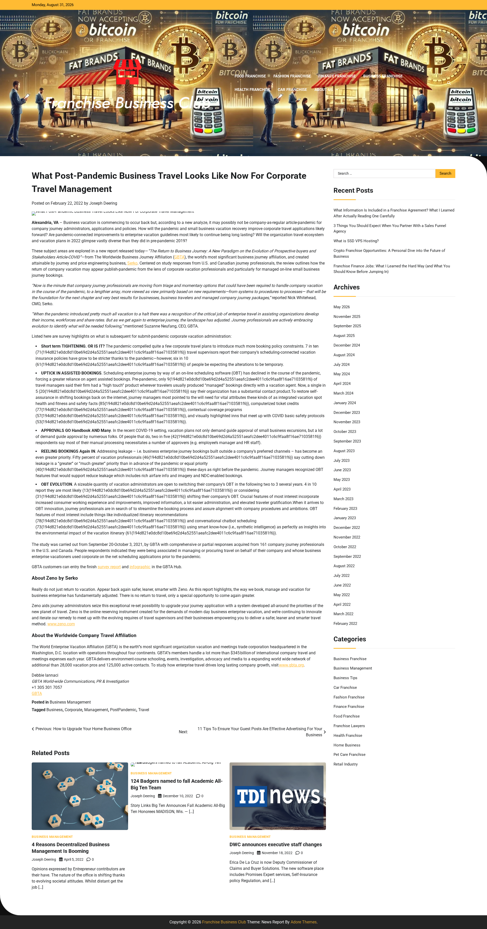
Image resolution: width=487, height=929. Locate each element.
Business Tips (345, 678)
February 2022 (345, 623)
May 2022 (342, 595)
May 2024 (342, 374)
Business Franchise (383, 76)
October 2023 (345, 431)
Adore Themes (304, 922)
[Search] (449, 83)
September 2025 (347, 326)
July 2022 (342, 575)
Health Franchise (252, 89)
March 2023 (343, 499)
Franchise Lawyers (349, 726)
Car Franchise (292, 89)
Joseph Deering (103, 203)
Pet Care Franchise (350, 755)
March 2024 (343, 393)
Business (54, 709)
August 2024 (344, 355)
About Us (324, 89)
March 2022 (343, 614)
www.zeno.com (61, 624)
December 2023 (347, 412)
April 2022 (342, 604)
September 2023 (347, 441)
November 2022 (347, 537)
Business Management (70, 702)
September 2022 (347, 556)
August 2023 (344, 451)
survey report (109, 566)
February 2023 (345, 508)
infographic (140, 566)
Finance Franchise (337, 76)
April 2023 (342, 489)
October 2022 (345, 547)
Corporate (73, 709)
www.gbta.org (291, 665)
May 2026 (342, 307)
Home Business (347, 745)
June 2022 (342, 585)
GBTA (179, 257)
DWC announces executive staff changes (276, 844)
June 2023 (342, 470)
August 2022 (344, 566)
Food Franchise (250, 76)
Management (96, 709)
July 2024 (342, 364)
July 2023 (342, 460)
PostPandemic (123, 709)
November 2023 (347, 422)
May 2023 (342, 479)
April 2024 (342, 383)
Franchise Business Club (224, 922)
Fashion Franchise (292, 76)
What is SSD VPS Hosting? (356, 241)
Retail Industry (346, 764)
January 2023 (345, 518)
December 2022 (347, 527)
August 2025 (344, 335)
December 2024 (347, 345)
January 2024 (345, 403)
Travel (143, 709)
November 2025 (347, 316)
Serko (132, 263)
